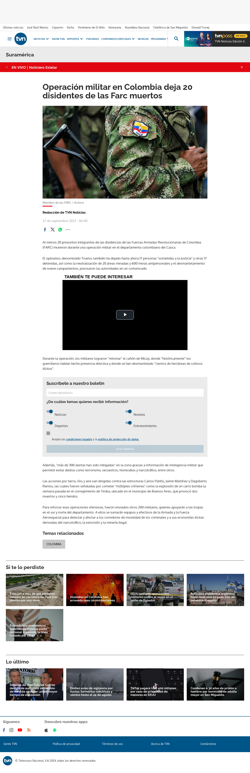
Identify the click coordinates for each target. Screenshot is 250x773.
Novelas (143, 38)
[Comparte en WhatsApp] (60, 230)
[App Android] (55, 730)
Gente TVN (10, 743)
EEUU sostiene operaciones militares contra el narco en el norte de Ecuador (151, 597)
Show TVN (58, 38)
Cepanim (57, 27)
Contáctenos (208, 743)
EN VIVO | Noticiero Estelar (34, 67)
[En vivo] (218, 34)
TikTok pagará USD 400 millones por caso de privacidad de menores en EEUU (153, 692)
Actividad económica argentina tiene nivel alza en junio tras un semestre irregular (213, 597)
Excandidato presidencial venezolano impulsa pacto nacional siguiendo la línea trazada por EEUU (29, 630)
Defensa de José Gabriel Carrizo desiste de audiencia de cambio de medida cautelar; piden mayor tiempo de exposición (33, 690)
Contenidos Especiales (116, 38)
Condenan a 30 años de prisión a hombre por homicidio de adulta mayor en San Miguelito (214, 692)
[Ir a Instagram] (12, 730)
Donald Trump (200, 27)
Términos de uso (112, 743)
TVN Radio (92, 38)
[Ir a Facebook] (4, 730)
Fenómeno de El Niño (91, 27)
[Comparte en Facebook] (45, 230)
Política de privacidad (66, 743)
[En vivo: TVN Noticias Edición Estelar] (198, 39)
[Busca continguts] (176, 39)
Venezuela (114, 27)
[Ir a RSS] (30, 730)
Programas (158, 38)
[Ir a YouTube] (21, 730)
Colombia (53, 544)
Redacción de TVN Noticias (64, 212)
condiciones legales (79, 439)
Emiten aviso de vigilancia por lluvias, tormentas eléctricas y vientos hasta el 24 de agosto (91, 692)
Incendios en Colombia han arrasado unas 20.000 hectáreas (92, 599)
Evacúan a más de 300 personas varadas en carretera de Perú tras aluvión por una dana (33, 597)
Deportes (73, 38)
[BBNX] (7, 760)
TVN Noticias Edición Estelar (231, 41)
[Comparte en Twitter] (52, 230)
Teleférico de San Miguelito (170, 27)
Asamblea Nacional (137, 27)
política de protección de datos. (118, 439)
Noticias (39, 38)
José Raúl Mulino (37, 27)
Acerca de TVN (160, 743)
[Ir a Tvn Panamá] (20, 39)
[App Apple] (47, 730)
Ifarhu (70, 27)
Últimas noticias (13, 27)
